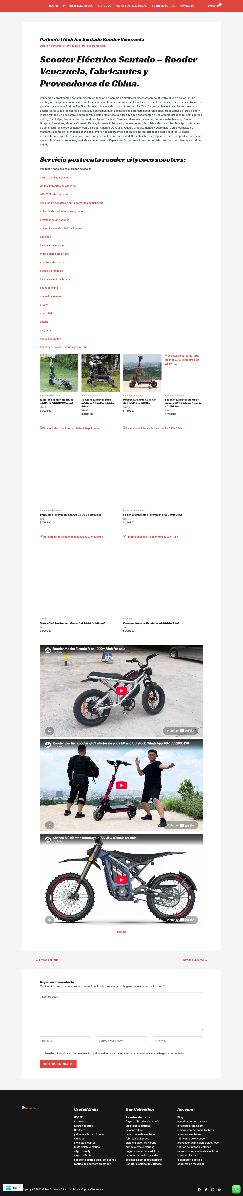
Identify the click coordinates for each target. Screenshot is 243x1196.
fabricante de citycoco (191, 1138)
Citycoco (104, 5)
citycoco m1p (82, 1151)
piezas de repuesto (51, 270)
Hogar (53, 5)
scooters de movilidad (190, 1164)
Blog (180, 1117)
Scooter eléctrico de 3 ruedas (144, 1164)
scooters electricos (52, 262)
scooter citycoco (187, 1155)
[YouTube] (219, 1189)
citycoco (79, 1138)
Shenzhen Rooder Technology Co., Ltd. (63, 347)
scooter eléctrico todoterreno (144, 1159)
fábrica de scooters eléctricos (92, 1164)
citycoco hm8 (82, 1155)
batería (44, 321)
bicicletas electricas (52, 245)
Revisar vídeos (134, 1130)
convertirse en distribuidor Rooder (61, 228)
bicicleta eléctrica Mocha (55, 279)
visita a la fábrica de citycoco (58, 186)
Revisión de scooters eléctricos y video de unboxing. (72, 202)
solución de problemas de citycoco (61, 211)
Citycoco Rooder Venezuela (143, 1121)
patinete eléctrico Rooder (89, 1134)
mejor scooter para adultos (142, 1151)
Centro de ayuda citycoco (55, 177)
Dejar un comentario (52, 45)
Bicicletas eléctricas (131, 5)
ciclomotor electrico (189, 1159)
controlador (47, 313)
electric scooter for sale (192, 1121)
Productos (73, 45)
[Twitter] (205, 1189)
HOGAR (121, 932)
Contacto (187, 5)
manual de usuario (51, 296)
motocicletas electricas (54, 253)
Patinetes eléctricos (78, 5)
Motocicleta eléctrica (87, 1147)
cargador (45, 330)
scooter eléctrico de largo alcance (95, 1159)
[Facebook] (199, 1189)
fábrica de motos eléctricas (194, 1147)
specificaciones (51, 338)
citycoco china (49, 287)
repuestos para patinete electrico (197, 1151)
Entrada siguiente (194, 960)
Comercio (80, 1121)
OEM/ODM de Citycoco (54, 194)
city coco (45, 236)
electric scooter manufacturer (195, 1130)
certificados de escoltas (54, 220)
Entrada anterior (48, 960)
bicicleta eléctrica (85, 1142)
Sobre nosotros (163, 5)
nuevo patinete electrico (140, 1134)
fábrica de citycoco (137, 1138)
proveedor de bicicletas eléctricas (198, 1142)
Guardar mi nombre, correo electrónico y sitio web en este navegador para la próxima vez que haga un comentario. (114, 1053)
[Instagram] (212, 1189)
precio (44, 304)
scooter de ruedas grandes (142, 1155)
